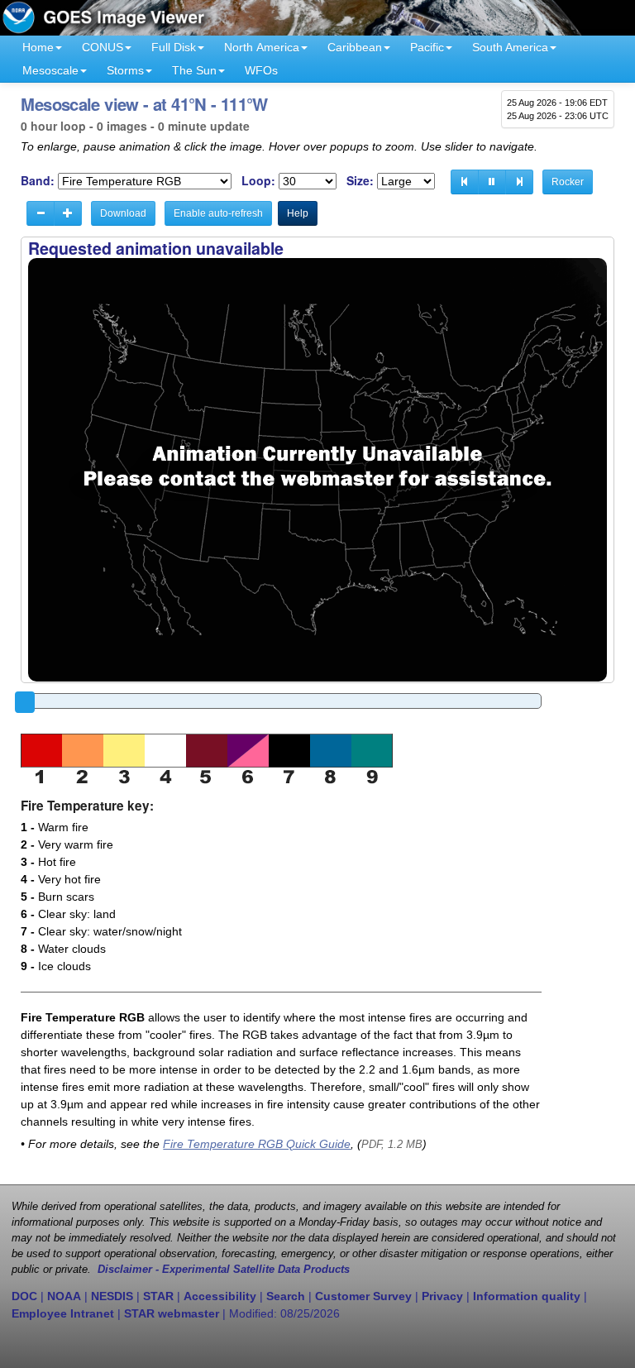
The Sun (194, 70)
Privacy (442, 1296)
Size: (360, 181)
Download (123, 213)
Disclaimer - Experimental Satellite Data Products (224, 1269)
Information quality (526, 1296)
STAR (158, 1296)
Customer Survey (363, 1296)
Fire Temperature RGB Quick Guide (257, 1143)
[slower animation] (40, 213)
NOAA (64, 1296)
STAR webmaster (171, 1313)
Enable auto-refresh (218, 213)
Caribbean (354, 47)
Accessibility (220, 1296)
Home (38, 47)
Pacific (427, 47)
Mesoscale (50, 70)
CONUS (102, 47)
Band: (38, 181)
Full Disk (173, 47)
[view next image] (519, 182)
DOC (24, 1296)
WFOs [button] (261, 70)
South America (510, 47)
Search (285, 1296)
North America (261, 47)
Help (297, 213)
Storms (125, 70)
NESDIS (112, 1296)
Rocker (567, 182)
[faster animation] (68, 213)
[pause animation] (492, 182)
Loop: (258, 181)
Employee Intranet (63, 1313)
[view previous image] (465, 182)
